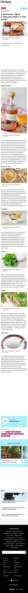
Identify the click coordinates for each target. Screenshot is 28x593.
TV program (14, 533)
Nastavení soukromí (18, 575)
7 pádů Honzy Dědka (7, 539)
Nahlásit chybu (6, 575)
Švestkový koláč (14, 547)
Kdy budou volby (18, 535)
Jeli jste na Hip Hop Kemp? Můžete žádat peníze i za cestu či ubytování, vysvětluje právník (13, 515)
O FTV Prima (5, 558)
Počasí (11, 535)
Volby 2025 (15, 539)
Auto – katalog (18, 537)
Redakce (15, 572)
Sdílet (23, 9)
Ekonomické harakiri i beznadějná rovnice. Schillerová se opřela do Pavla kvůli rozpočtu (13, 508)
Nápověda (16, 570)
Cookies (4, 570)
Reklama (4, 562)
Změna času (21, 533)
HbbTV (4, 564)
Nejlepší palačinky (19, 545)
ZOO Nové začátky (10, 537)
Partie (7, 535)
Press (15, 560)
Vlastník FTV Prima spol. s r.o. (7, 573)
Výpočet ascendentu (20, 543)
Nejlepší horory (7, 533)
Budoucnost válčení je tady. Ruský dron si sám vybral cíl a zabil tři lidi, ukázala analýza (14, 502)
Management (16, 558)
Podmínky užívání (6, 566)
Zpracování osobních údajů (18, 567)
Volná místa (5, 560)
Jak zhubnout (9, 531)
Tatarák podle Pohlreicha (11, 541)
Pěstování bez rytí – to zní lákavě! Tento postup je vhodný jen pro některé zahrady (10, 461)
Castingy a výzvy (17, 562)
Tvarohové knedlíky (9, 545)
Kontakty (15, 564)
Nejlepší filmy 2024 (17, 531)
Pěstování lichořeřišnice (8, 543)
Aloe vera (20, 541)
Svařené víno (22, 539)
